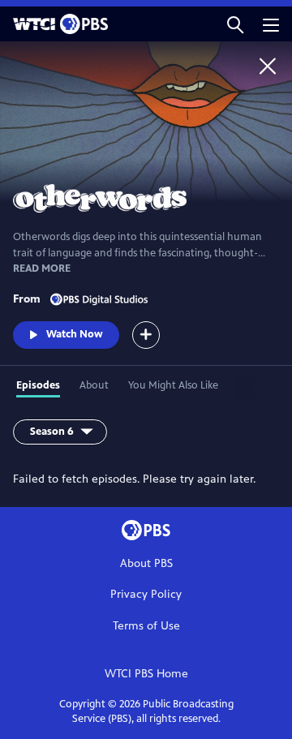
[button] (235, 23)
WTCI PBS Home (146, 674)
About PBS (146, 563)
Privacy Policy (146, 594)
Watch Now (74, 334)
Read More (42, 268)
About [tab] (94, 385)
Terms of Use (146, 626)
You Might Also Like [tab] (173, 385)
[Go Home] (268, 66)
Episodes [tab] (38, 385)
